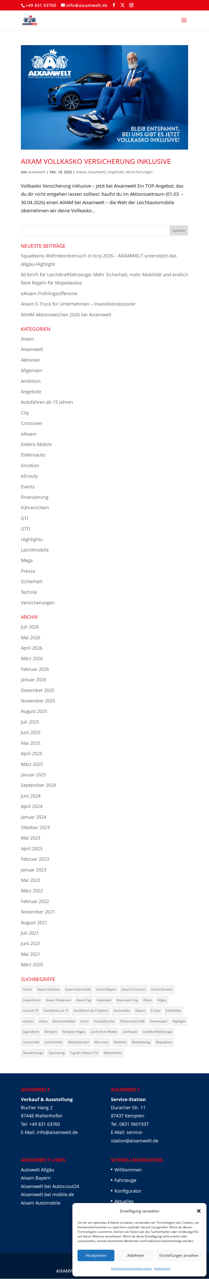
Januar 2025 (33, 775)
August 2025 (34, 711)
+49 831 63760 (41, 5)
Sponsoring (57, 1053)
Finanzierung (34, 497)
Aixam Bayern (106, 989)
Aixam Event (32, 1000)
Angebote (116, 171)
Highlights (32, 539)
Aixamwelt (37, 171)
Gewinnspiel (158, 1021)
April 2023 (31, 848)
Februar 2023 (35, 859)
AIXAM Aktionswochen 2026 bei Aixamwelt (66, 314)
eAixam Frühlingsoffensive (49, 293)
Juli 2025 (30, 722)
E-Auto (155, 1010)
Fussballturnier (104, 1021)
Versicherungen (139, 171)
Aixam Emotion (162, 989)
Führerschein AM (132, 1021)
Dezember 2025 (37, 690)
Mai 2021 (30, 954)
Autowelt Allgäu (37, 1170)
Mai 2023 (30, 838)
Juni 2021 (31, 943)
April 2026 (31, 648)
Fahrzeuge (125, 1180)
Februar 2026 (35, 669)
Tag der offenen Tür (84, 1053)
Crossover (31, 423)
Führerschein (35, 507)
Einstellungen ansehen (179, 1255)
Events (28, 487)
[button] (198, 1210)
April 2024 (31, 806)
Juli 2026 (30, 627)
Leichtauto (130, 1031)
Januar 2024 (33, 817)
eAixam (29, 434)
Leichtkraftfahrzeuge (157, 1031)
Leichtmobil (31, 1042)
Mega (27, 560)
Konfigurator (127, 1191)
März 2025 (32, 764)
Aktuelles (124, 1201)
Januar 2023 (33, 870)
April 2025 (31, 753)
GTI (24, 518)
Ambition (31, 381)
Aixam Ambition (48, 989)
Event (84, 1021)
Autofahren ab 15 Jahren (47, 402)
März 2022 (32, 891)
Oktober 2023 (35, 827)
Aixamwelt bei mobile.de (47, 1194)
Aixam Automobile (78, 989)
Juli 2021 (30, 933)
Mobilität (120, 1042)
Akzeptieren (96, 1255)
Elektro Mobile (36, 444)
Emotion (30, 465)
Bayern (140, 1010)
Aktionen (30, 360)
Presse (28, 571)
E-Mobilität (173, 1010)
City (25, 413)
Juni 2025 (31, 732)
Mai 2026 (30, 637)
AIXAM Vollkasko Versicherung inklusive (96, 161)
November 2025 (38, 701)
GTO (25, 529)
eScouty (29, 476)
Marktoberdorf (78, 1042)
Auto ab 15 (30, 1010)
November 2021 (38, 912)
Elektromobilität (64, 1021)
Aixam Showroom (58, 1000)
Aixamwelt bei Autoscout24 (50, 1186)
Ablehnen (135, 1255)
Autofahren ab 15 (56, 1010)
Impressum (162, 1268)
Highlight (179, 1021)
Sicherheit (31, 581)
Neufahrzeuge (33, 1053)
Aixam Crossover (134, 989)
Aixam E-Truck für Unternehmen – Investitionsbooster (78, 304)
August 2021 (34, 922)
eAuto (43, 1021)
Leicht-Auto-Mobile (103, 1031)
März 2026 (32, 658)
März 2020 (32, 964)
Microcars (101, 1042)
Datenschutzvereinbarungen (131, 1268)
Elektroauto (33, 455)
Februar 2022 (35, 901)
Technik (29, 592)
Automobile (122, 1010)
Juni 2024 (31, 796)
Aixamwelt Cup (127, 1000)
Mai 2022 (30, 880)
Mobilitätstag (141, 1042)
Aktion (147, 1000)
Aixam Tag (83, 1000)
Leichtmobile (35, 550)
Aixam (81, 171)
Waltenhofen (113, 1053)
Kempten (51, 1031)
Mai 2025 (30, 743)
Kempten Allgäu (74, 1031)
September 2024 (38, 785)
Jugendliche (31, 1031)
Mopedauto (164, 1042)
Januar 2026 (33, 679)
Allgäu (162, 1000)
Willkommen (128, 1170)
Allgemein (31, 370)
